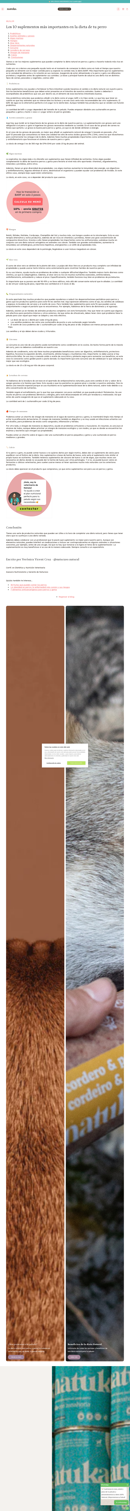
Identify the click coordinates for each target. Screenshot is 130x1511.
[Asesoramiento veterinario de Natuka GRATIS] (29, 518)
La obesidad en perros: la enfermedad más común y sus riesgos (40, 587)
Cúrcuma (14, 48)
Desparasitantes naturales (22, 45)
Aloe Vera (14, 43)
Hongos (13, 40)
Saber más (74, 1357)
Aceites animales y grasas (22, 36)
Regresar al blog (66, 597)
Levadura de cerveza (20, 50)
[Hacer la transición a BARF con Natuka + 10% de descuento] (27, 223)
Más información (49, 758)
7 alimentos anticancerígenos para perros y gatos (34, 589)
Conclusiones (17, 57)
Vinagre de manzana (19, 52)
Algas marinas (16, 38)
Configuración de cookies (54, 763)
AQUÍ (79, 1)
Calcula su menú (63, 9)
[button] (2, 9)
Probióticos (15, 33)
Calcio (14, 55)
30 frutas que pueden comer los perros (29, 585)
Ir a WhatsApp (121, 1502)
